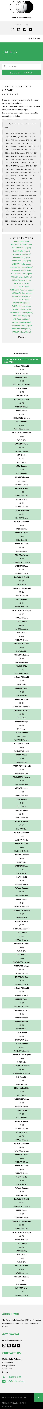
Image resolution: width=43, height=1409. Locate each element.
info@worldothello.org (16, 1381)
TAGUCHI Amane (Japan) (21, 296)
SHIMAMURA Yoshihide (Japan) (21, 290)
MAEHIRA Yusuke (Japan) (21, 264)
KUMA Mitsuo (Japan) (21, 257)
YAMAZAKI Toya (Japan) (21, 332)
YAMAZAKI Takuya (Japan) (21, 326)
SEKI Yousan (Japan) (21, 287)
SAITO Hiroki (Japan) (21, 283)
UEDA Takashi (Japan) (21, 316)
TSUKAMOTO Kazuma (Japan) (21, 313)
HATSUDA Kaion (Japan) (21, 248)
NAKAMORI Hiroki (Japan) (21, 270)
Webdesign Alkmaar (16, 1397)
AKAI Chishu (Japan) (21, 241)
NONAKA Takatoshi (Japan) (21, 277)
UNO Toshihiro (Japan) (21, 319)
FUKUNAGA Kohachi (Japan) (21, 245)
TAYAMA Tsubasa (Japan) (21, 309)
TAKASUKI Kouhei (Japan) (21, 306)
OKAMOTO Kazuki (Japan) (21, 280)
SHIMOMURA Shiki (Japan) (21, 293)
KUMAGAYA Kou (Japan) (21, 261)
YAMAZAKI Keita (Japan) (21, 329)
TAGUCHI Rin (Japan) (21, 300)
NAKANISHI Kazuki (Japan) (21, 274)
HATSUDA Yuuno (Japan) (21, 254)
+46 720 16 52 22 (14, 1377)
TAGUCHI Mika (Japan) (21, 303)
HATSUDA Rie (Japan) (21, 251)
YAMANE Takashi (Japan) (21, 322)
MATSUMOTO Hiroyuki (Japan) (21, 267)
